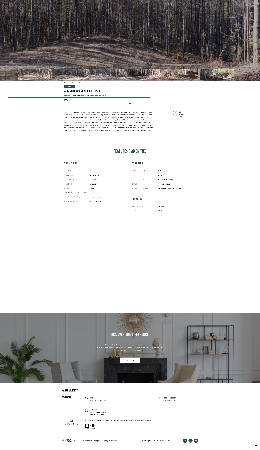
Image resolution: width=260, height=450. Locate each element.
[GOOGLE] (196, 441)
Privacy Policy (166, 440)
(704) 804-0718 (168, 400)
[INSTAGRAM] (190, 441)
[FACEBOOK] (185, 441)
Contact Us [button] (130, 360)
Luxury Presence (109, 440)
